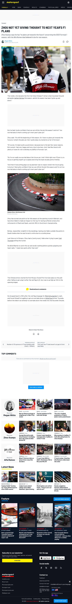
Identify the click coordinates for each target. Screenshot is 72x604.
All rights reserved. (44, 601)
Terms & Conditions (27, 598)
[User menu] (68, 2)
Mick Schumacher (51, 296)
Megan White (8, 41)
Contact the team (44, 583)
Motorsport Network (32, 601)
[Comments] (68, 41)
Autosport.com (6, 587)
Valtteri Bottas (19, 98)
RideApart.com (6, 593)
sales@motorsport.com (46, 586)
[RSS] (61, 568)
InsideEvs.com (6, 579)
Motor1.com (5, 582)
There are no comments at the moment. (36, 358)
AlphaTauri (49, 298)
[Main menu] (3, 2)
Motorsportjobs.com (7, 584)
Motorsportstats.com (8, 590)
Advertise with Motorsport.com (48, 580)
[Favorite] (63, 41)
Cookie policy (36, 598)
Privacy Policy (45, 598)
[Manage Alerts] (38, 334)
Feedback (42, 578)
